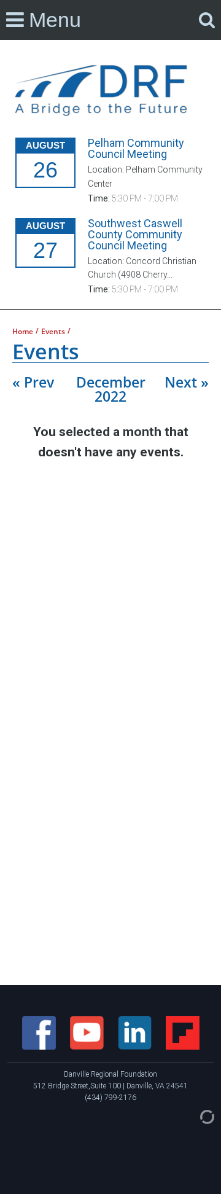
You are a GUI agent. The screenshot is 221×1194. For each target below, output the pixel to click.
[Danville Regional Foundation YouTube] (88, 1032)
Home (22, 331)
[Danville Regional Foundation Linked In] (135, 1032)
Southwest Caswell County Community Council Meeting (135, 234)
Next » (187, 382)
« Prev (33, 382)
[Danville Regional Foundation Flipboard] (183, 1032)
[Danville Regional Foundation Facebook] (40, 1032)
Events (53, 331)
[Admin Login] (194, 1116)
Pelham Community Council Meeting (136, 148)
